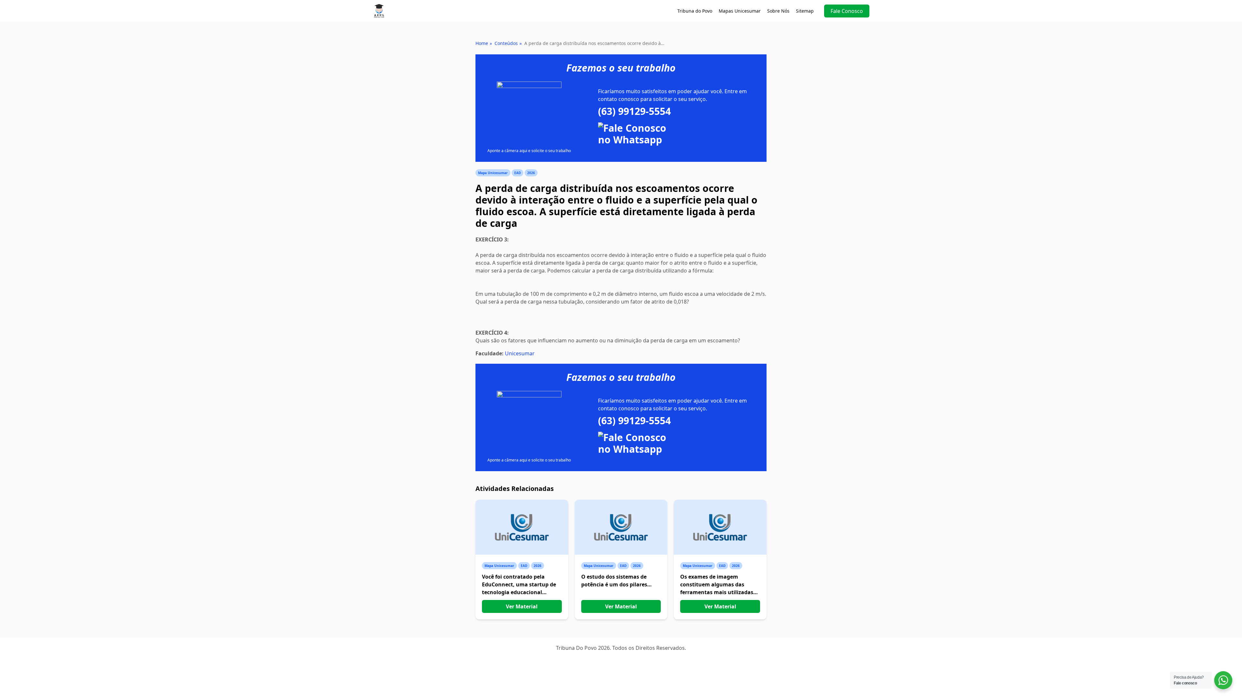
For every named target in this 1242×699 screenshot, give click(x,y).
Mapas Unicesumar (740, 11)
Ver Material (522, 606)
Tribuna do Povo (694, 11)
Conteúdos (506, 43)
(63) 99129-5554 (634, 111)
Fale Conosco (847, 11)
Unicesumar (520, 353)
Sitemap (805, 11)
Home (481, 43)
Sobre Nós (778, 11)
